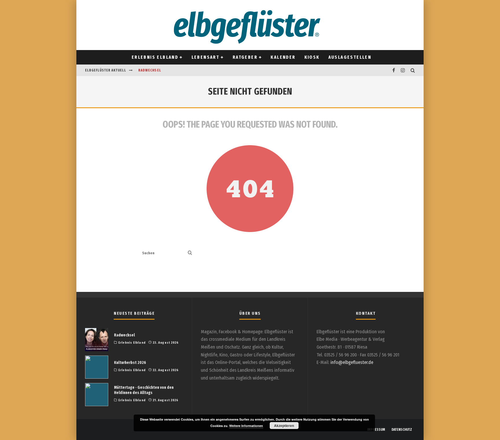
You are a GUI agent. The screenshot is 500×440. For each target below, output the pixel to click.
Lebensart (206, 57)
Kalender (283, 57)
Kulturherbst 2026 (130, 362)
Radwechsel (149, 70)
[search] (190, 253)
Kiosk (312, 57)
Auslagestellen (350, 57)
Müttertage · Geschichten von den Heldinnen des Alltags (144, 390)
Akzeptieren (284, 425)
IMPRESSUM (376, 429)
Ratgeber (245, 57)
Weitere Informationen (246, 426)
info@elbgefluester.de (351, 362)
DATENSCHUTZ (401, 429)
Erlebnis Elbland (155, 57)
